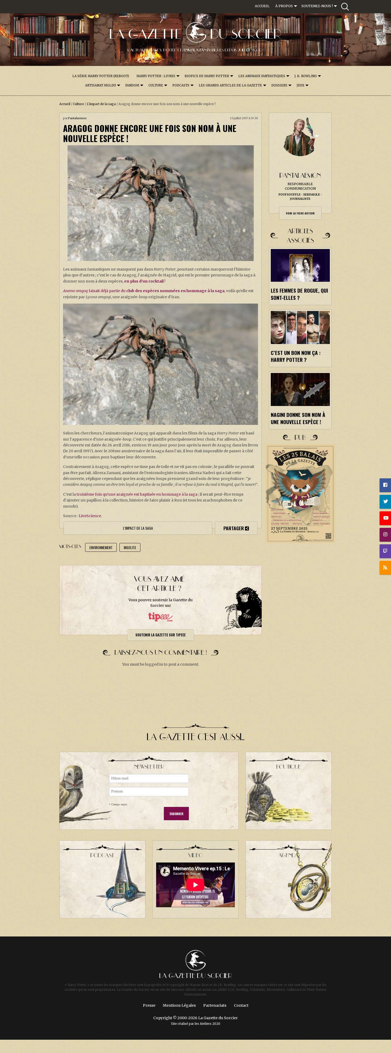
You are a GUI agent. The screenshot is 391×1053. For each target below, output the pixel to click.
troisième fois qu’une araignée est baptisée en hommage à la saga (137, 494)
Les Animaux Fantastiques (261, 76)
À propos (284, 6)
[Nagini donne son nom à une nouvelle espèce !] (300, 389)
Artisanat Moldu (100, 85)
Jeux (300, 85)
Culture (155, 85)
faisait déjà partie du (143, 290)
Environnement (101, 547)
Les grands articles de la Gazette (230, 85)
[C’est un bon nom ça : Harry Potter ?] (300, 327)
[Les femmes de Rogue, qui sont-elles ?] (300, 265)
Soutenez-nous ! (317, 6)
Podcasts (180, 85)
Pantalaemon (77, 118)
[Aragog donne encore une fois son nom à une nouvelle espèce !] (160, 203)
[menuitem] (262, 6)
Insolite (130, 547)
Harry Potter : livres (155, 76)
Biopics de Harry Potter (207, 76)
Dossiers (279, 85)
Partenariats (214, 1005)
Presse (149, 1005)
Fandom (132, 85)
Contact (241, 1005)
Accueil (262, 6)
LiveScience (90, 515)
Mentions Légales (179, 1005)
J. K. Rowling (305, 76)
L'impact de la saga (101, 104)
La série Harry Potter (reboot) (100, 76)
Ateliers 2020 (210, 1024)
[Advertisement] (300, 643)
